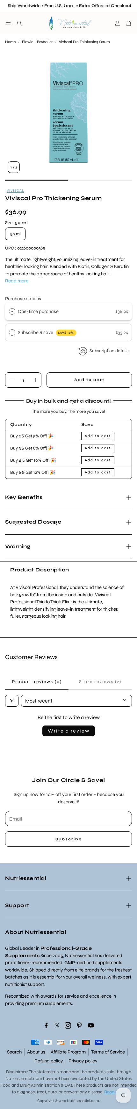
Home (10, 42)
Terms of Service (108, 1052)
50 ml (15, 233)
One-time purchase (38, 311)
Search (14, 1052)
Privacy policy (82, 1061)
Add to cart (98, 436)
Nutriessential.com (23, 1078)
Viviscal (15, 191)
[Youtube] (91, 1025)
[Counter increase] (35, 380)
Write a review (69, 731)
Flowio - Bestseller (37, 42)
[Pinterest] (79, 1025)
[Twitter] (57, 1025)
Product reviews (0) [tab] (37, 681)
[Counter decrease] (11, 380)
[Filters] (11, 701)
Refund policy (48, 1061)
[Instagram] (68, 1025)
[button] (8, 23)
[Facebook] (46, 1025)
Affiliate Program (68, 1052)
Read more (16, 281)
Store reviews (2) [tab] (100, 681)
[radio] (12, 311)
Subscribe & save (46, 332)
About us (36, 1052)
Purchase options (23, 298)
